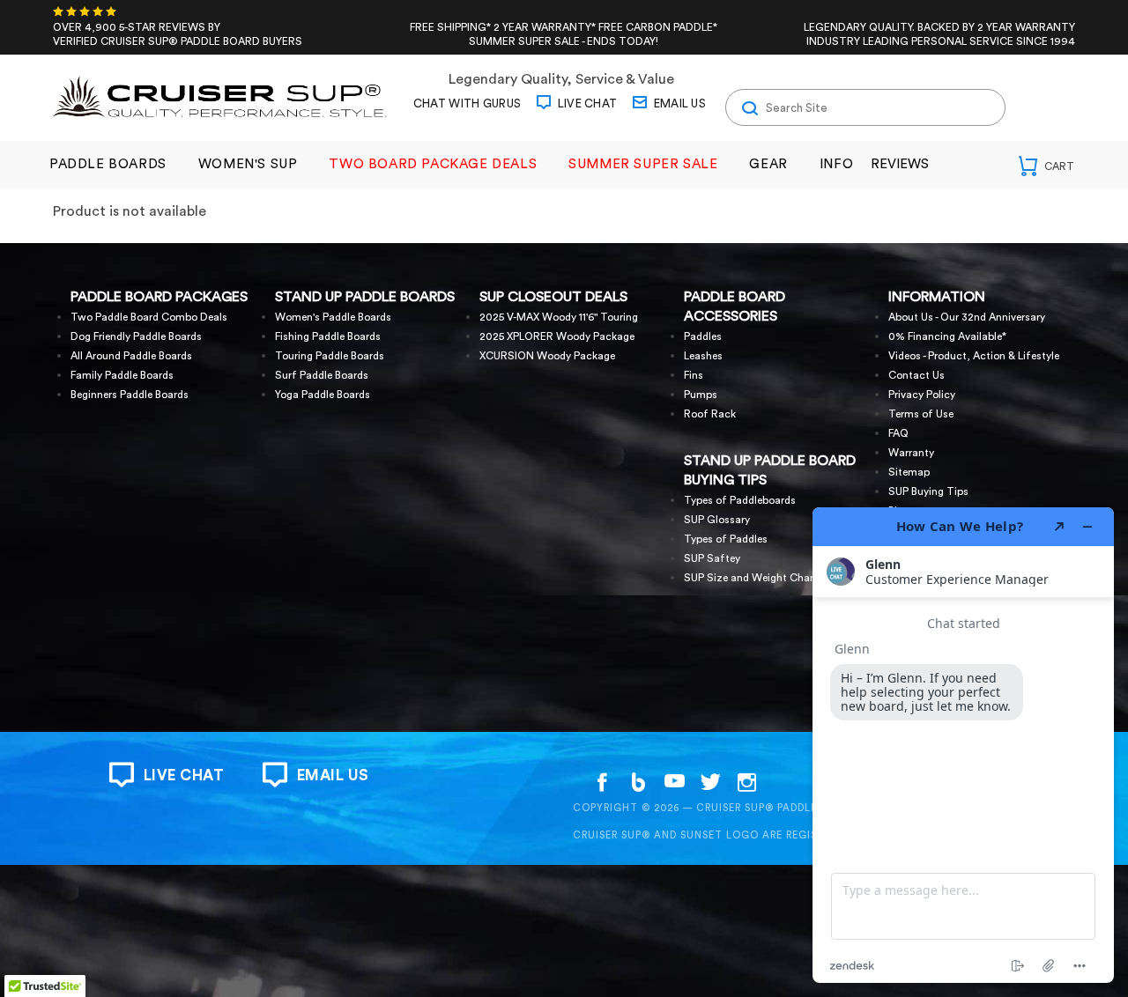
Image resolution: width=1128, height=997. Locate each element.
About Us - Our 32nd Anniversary (966, 317)
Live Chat (585, 103)
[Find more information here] (963, 745)
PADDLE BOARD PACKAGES (159, 297)
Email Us (678, 103)
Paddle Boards (108, 164)
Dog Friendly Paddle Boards (136, 336)
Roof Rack (710, 414)
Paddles (703, 336)
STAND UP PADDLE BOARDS (365, 297)
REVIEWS (900, 164)
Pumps (700, 394)
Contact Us (916, 375)
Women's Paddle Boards (333, 317)
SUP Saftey (712, 558)
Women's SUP (248, 164)
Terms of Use (921, 414)
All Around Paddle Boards (131, 356)
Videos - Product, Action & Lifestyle (973, 356)
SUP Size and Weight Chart (751, 577)
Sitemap (909, 472)
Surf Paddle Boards (321, 375)
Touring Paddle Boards (329, 356)
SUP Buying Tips (928, 491)
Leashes (703, 356)
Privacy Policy (921, 394)
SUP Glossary (717, 519)
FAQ (898, 433)
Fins (693, 375)
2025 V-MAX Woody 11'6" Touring (558, 317)
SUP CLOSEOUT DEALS (553, 297)
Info (836, 164)
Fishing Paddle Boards (328, 336)
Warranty (911, 452)
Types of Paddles (726, 539)
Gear (768, 164)
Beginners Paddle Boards (129, 394)
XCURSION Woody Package (547, 356)
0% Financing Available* (947, 336)
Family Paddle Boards (122, 375)
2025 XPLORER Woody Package (556, 336)
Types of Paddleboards (740, 500)
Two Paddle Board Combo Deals (148, 317)
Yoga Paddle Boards (322, 394)
